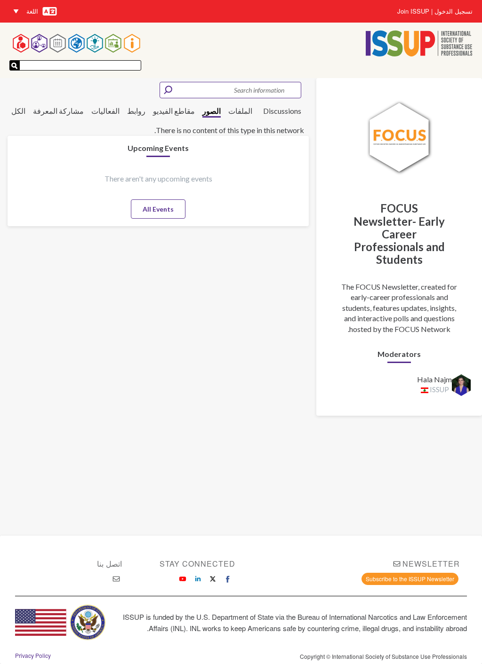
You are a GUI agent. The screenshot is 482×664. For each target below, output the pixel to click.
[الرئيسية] (419, 44)
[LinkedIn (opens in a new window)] (197, 579)
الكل (18, 110)
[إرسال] (14, 65)
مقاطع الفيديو (174, 110)
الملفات (240, 110)
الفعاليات (105, 110)
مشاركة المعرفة (58, 110)
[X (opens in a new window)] (212, 579)
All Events (158, 209)
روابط (136, 110)
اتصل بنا (109, 563)
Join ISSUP (413, 11)
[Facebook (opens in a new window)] (227, 579)
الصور (211, 110)
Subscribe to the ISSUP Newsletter (410, 579)
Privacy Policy (33, 655)
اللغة (32, 11)
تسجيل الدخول (453, 11)
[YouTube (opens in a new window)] (182, 579)
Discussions (282, 110)
